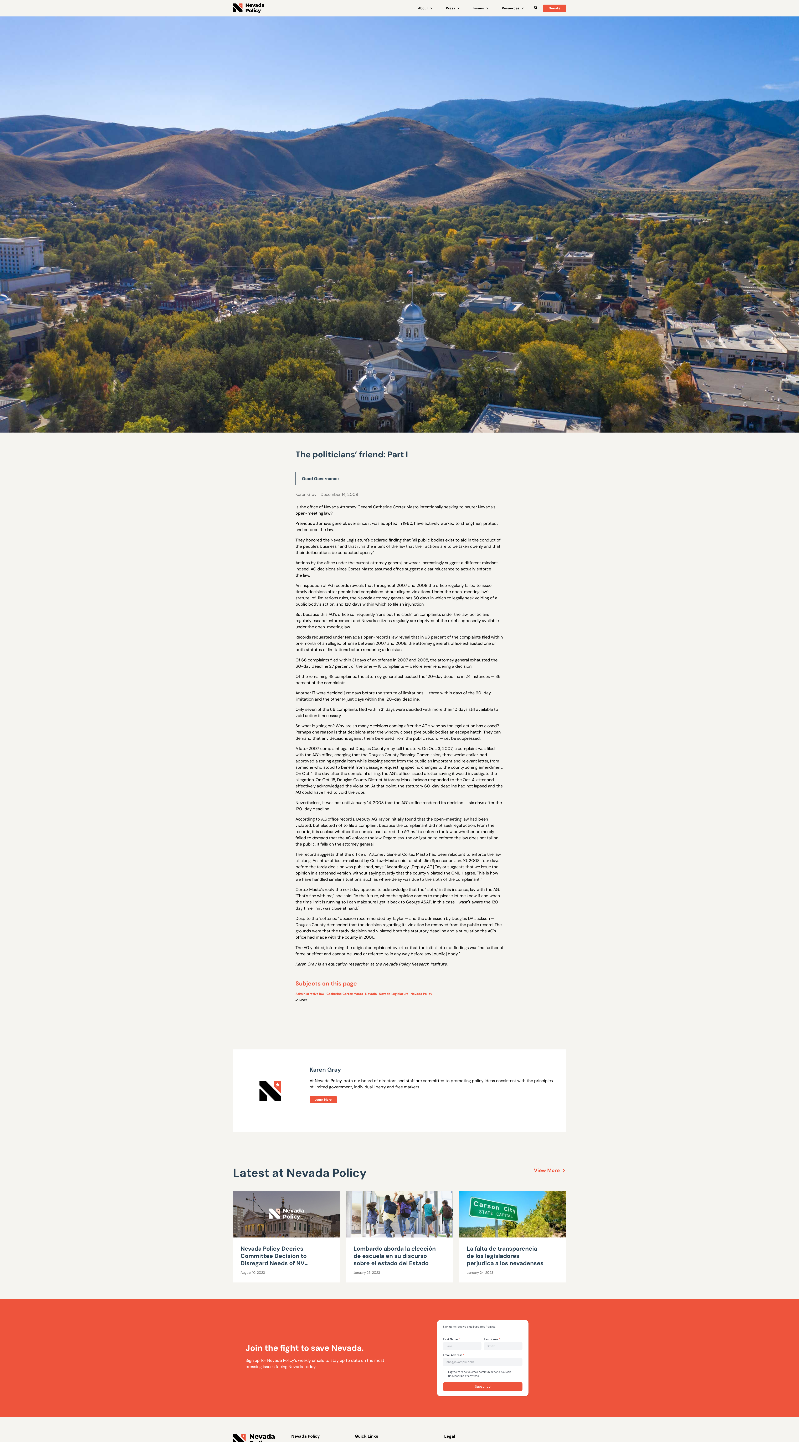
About (423, 8)
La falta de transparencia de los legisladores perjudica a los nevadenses (505, 1256)
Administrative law (309, 994)
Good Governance (320, 478)
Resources (511, 8)
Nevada (371, 994)
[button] (535, 7)
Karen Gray (305, 494)
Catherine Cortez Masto (344, 994)
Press (450, 8)
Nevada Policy (421, 994)
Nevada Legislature (393, 994)
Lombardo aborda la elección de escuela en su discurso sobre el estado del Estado (395, 1256)
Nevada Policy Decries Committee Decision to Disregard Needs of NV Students (274, 1259)
